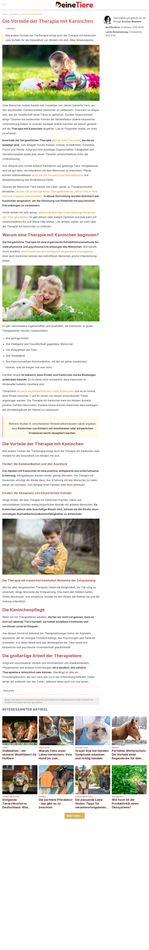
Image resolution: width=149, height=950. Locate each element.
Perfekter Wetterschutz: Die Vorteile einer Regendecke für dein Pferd (129, 754)
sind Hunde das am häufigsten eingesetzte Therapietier (57, 251)
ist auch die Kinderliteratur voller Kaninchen (45, 391)
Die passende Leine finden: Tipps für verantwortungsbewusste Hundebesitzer (92, 803)
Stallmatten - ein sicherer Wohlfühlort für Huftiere (19, 754)
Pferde (115, 748)
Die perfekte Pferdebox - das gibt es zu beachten (55, 803)
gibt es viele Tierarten (66, 140)
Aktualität (118, 797)
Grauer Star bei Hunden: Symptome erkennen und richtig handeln (92, 754)
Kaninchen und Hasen (32, 14)
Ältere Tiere (81, 748)
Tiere (4, 14)
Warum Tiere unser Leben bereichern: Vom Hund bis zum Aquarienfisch (55, 754)
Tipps (5, 748)
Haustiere (14, 14)
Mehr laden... (74, 815)
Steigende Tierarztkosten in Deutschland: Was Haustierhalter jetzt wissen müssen (16, 803)
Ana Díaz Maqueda (131, 21)
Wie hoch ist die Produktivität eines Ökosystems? (125, 803)
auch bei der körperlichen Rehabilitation (57, 175)
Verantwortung (11, 797)
